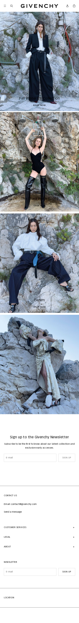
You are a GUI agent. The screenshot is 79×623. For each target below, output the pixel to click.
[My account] (67, 6)
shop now (39, 105)
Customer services (15, 527)
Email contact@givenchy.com (20, 504)
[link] (74, 6)
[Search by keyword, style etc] (11, 6)
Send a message (13, 512)
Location (9, 598)
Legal (7, 537)
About (7, 547)
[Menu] (5, 6)
